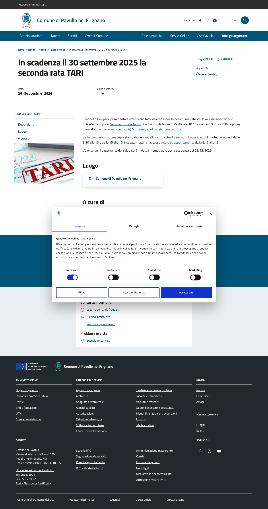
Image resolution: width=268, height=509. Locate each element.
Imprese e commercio (149, 396)
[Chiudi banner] (210, 213)
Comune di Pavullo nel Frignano (118, 178)
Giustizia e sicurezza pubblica (154, 390)
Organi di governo (27, 390)
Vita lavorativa (145, 425)
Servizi (72, 35)
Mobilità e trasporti (147, 402)
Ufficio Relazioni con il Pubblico (35, 470)
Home (21, 50)
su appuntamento (182, 142)
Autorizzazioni (85, 413)
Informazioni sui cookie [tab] (188, 226)
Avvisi (200, 402)
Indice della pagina (29, 114)
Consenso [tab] (79, 226)
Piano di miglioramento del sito (35, 499)
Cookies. (110, 257)
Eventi (200, 430)
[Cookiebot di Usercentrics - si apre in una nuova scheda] (187, 213)
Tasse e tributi (57, 50)
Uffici (19, 413)
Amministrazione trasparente (154, 450)
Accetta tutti (186, 293)
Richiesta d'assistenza (89, 468)
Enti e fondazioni (26, 407)
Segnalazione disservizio (91, 456)
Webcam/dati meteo (81, 499)
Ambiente (82, 396)
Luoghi (200, 425)
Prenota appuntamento (90, 462)
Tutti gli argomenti (235, 35)
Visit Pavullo (205, 35)
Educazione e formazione (91, 431)
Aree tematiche (151, 35)
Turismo (140, 419)
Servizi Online (179, 35)
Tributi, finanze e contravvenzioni (156, 413)
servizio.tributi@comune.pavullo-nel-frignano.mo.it (146, 129)
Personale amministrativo (32, 396)
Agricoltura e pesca (88, 390)
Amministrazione (31, 35)
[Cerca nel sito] (245, 20)
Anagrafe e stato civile (90, 402)
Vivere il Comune (96, 35)
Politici (20, 402)
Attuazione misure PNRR (151, 479)
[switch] (113, 277)
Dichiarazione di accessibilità (154, 474)
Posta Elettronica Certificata (33, 483)
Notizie (42, 50)
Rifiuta (82, 293)
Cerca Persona (175, 499)
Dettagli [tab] (134, 226)
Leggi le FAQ (83, 450)
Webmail (115, 499)
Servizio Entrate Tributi (125, 124)
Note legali (142, 468)
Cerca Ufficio (143, 499)
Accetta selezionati (134, 293)
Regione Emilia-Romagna (32, 4)
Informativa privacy (148, 462)
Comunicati (203, 396)
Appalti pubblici (85, 407)
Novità (55, 35)
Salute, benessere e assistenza (155, 407)
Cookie (140, 456)
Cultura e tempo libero (90, 425)
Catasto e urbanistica (89, 419)
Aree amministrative (28, 419)
